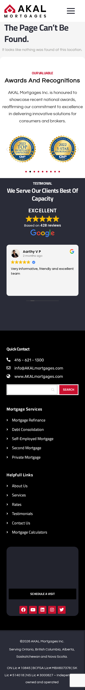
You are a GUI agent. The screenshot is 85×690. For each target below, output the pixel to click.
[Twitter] (62, 610)
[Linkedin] (42, 610)
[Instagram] (52, 610)
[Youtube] (33, 610)
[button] (7, 149)
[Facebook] (23, 610)
